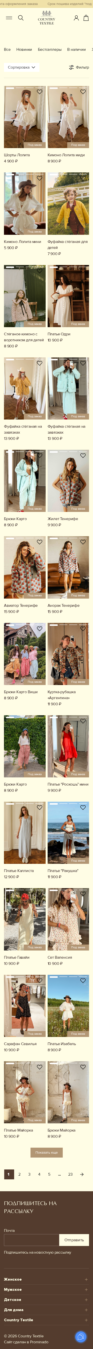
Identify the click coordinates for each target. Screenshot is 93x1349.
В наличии (76, 49)
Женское (13, 1279)
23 (70, 1174)
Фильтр (82, 67)
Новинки (24, 49)
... (59, 1174)
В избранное (40, 92)
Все (7, 49)
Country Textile (18, 1320)
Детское (12, 1299)
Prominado (39, 1342)
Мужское (13, 1289)
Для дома (13, 1309)
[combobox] (21, 67)
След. (82, 1174)
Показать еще (46, 1152)
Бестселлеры (49, 49)
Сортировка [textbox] (19, 67)
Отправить (74, 1240)
